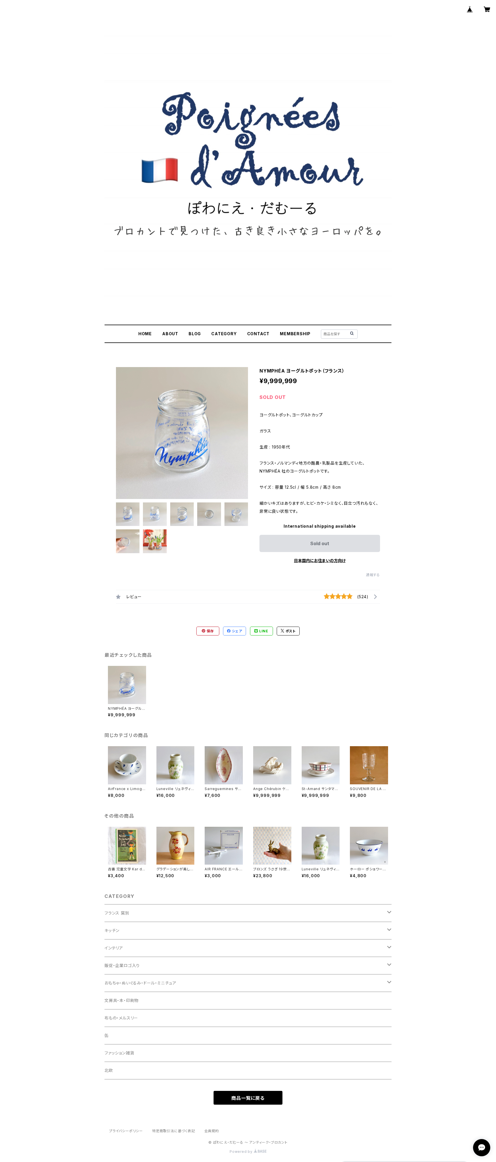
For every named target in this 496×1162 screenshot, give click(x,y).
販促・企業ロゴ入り (122, 965)
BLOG (195, 333)
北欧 (108, 1070)
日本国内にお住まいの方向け (320, 560)
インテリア (113, 947)
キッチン (111, 930)
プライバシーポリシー (126, 1131)
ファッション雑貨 (119, 1052)
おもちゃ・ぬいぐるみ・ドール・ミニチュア (140, 982)
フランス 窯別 (116, 913)
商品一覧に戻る (248, 1098)
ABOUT (170, 333)
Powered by (242, 1151)
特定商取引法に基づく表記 (173, 1131)
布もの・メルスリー (121, 1017)
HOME (145, 333)
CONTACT (258, 333)
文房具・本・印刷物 (121, 1000)
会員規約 (211, 1131)
